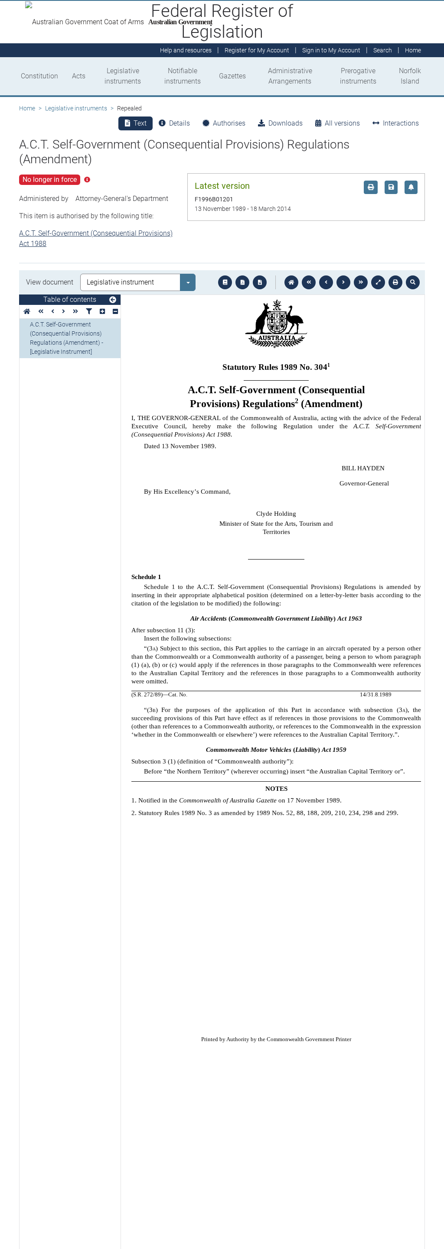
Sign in (331, 50)
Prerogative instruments (358, 76)
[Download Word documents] (260, 282)
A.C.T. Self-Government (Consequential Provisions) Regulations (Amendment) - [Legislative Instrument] (66, 338)
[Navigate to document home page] (27, 311)
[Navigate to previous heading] (52, 311)
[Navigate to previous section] (326, 282)
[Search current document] (413, 282)
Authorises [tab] (229, 123)
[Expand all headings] (102, 311)
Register (257, 50)
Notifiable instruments (182, 76)
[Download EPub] (225, 282)
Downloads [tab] (285, 123)
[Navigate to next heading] (63, 311)
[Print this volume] (395, 282)
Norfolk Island (410, 76)
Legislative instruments (122, 76)
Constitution (39, 76)
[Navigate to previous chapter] (309, 282)
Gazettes (232, 76)
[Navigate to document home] (291, 282)
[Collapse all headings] (115, 311)
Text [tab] (140, 123)
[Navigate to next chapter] (361, 282)
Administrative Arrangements (290, 76)
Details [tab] (179, 123)
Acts (78, 76)
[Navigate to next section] (343, 282)
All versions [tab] (342, 123)
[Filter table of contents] (89, 311)
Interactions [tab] (401, 123)
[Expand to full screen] (378, 282)
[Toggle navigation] (113, 300)
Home (27, 108)
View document (49, 282)
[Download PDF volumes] (242, 282)
